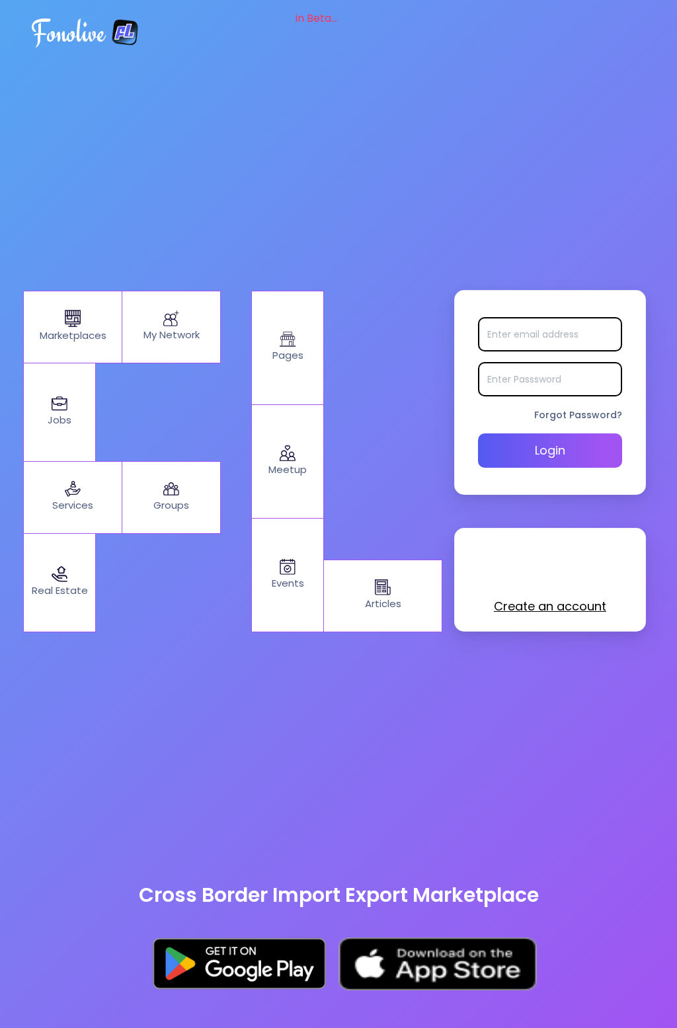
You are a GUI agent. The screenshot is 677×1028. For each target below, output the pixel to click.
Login (550, 450)
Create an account (550, 606)
